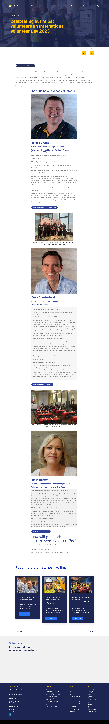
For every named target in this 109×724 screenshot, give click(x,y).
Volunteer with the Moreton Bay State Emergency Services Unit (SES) (51, 151)
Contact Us (81, 6)
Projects (62, 6)
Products (52, 6)
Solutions (32, 6)
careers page (27, 572)
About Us (71, 6)
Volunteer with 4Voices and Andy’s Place (48, 487)
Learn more (24, 614)
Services (42, 6)
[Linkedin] (10, 714)
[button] (98, 6)
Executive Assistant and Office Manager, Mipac (51, 483)
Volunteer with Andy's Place (42, 304)
